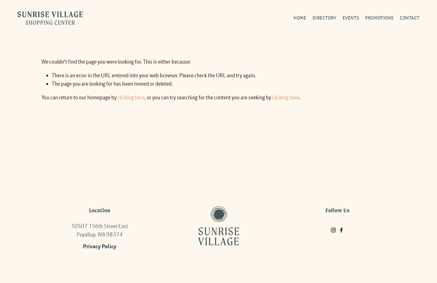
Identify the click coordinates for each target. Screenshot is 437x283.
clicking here (131, 97)
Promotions (379, 18)
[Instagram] (333, 230)
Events (351, 18)
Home (300, 18)
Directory (325, 18)
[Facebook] (341, 230)
